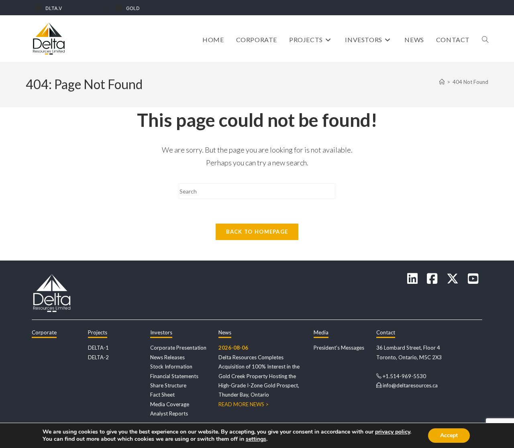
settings (256, 439)
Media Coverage (169, 404)
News (224, 332)
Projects (97, 332)
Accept (449, 435)
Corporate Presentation (178, 347)
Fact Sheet (162, 394)
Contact (385, 332)
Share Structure (168, 385)
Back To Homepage (257, 231)
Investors (161, 332)
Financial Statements (174, 376)
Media (321, 332)
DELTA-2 (98, 357)
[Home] (442, 82)
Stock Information (171, 366)
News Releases (167, 357)
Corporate (44, 332)
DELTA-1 (98, 347)
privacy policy (392, 432)
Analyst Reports (169, 413)
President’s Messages (339, 347)
